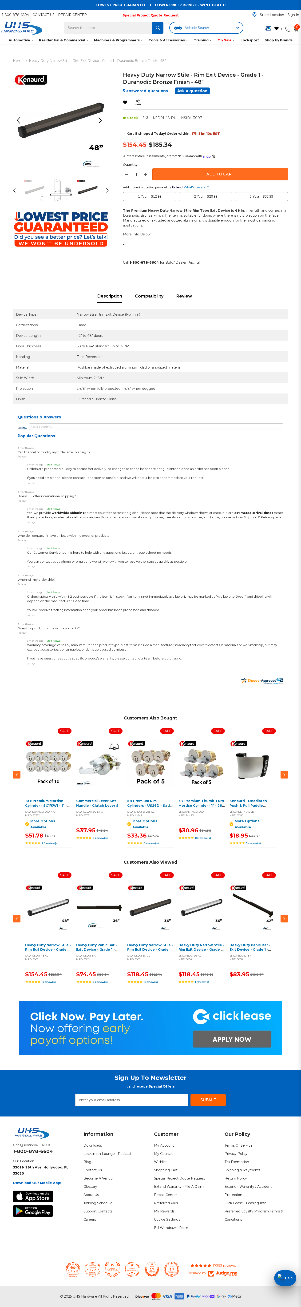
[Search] (157, 28)
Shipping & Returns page (262, 517)
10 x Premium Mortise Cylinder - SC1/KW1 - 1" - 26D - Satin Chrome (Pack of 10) (48, 808)
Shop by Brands (279, 40)
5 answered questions (145, 91)
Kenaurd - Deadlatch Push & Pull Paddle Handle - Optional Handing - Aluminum (248, 808)
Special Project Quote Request (151, 15)
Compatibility (149, 296)
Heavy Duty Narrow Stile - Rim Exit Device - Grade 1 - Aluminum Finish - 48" (48, 949)
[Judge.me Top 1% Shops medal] (151, 1269)
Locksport (250, 40)
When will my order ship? (36, 579)
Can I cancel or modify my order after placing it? (54, 452)
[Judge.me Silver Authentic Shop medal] (112, 1269)
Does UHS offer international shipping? (47, 496)
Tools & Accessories (167, 40)
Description (109, 296)
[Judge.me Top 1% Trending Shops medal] (171, 1269)
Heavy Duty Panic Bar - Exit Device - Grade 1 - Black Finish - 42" (250, 949)
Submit (208, 1100)
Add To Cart (220, 174)
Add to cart (98, 769)
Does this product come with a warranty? (49, 628)
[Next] (102, 120)
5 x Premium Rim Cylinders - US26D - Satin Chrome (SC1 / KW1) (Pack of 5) (149, 808)
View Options (47, 769)
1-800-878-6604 (15, 15)
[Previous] (20, 120)
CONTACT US (43, 15)
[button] (29, 483)
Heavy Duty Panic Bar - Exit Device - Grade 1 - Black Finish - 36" (96, 949)
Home (18, 61)
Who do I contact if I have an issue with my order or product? (63, 535)
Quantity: (130, 165)
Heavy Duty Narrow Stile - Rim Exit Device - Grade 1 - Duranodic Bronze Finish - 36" (150, 952)
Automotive (19, 40)
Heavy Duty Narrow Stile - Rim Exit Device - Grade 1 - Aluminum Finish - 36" (201, 949)
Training (201, 40)
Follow (22, 456)
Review (184, 296)
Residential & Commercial (62, 40)
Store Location (272, 15)
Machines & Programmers (117, 40)
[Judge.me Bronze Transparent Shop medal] (132, 1269)
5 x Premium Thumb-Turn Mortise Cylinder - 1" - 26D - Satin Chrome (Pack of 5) (201, 808)
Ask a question (192, 91)
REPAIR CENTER (72, 15)
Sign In (293, 15)
